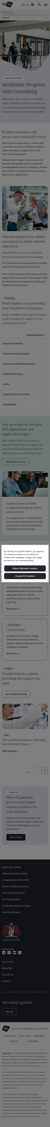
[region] (25, 564)
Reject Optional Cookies (25, 568)
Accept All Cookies (25, 576)
